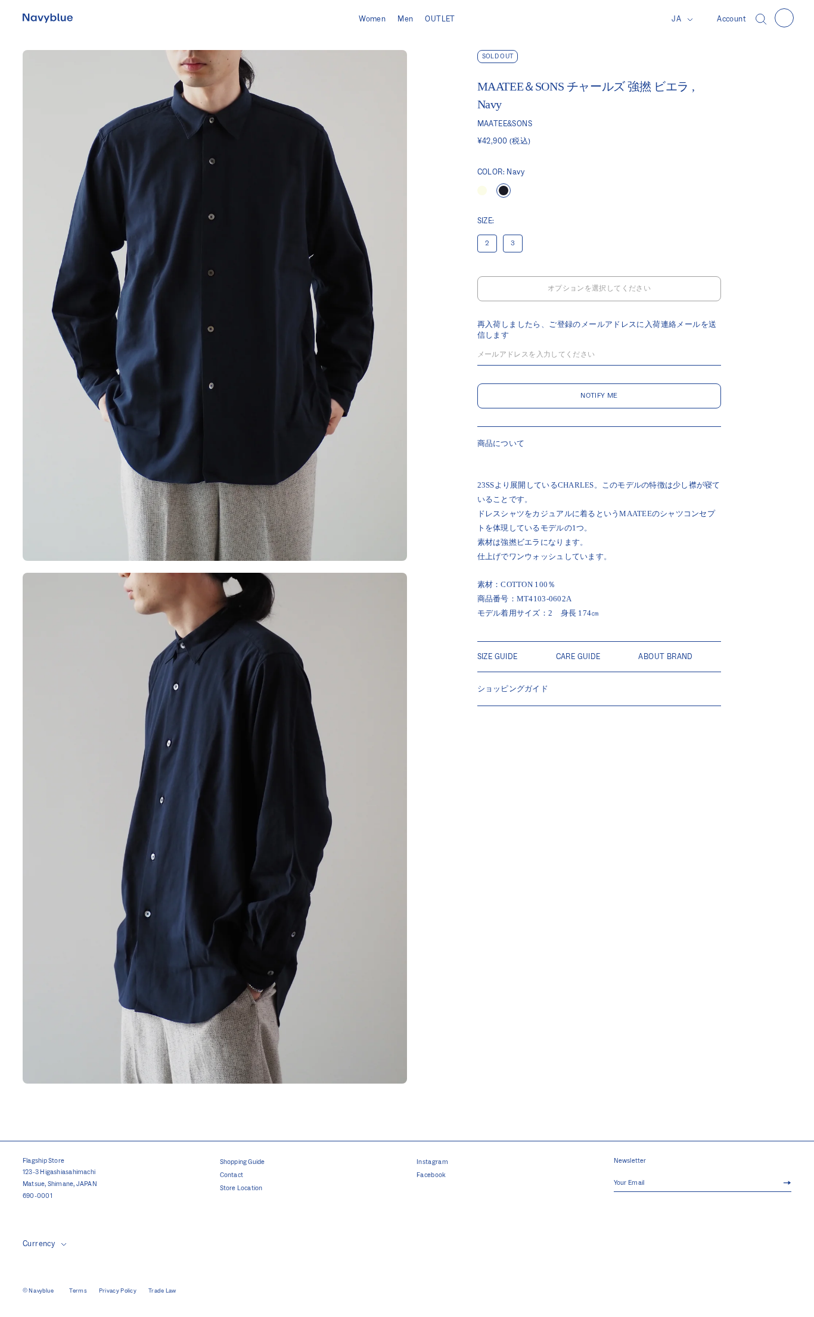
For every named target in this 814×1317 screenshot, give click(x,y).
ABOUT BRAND (665, 656)
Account (731, 19)
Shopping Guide (242, 1162)
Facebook (431, 1175)
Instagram (432, 1162)
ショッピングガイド (512, 688)
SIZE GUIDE (497, 656)
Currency (39, 1244)
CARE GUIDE (578, 656)
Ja (676, 19)
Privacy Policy (117, 1290)
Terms (78, 1290)
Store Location (241, 1188)
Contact (232, 1175)
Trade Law (162, 1290)
